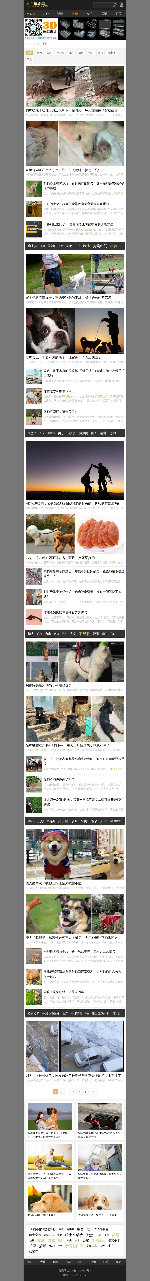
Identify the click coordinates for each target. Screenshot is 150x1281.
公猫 (86, 1240)
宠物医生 (98, 1240)
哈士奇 (111, 52)
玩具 (29, 59)
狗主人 (33, 246)
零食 (73, 633)
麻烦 (39, 633)
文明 (106, 1234)
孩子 (94, 433)
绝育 (103, 433)
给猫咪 (33, 1251)
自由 (48, 633)
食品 (118, 1261)
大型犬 (32, 433)
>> (92, 1091)
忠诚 (51, 1240)
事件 (64, 633)
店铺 (104, 13)
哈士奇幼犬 (74, 1235)
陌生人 (31, 821)
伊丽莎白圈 (74, 1246)
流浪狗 (83, 433)
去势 (102, 1245)
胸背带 (51, 433)
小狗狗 (76, 1014)
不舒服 (84, 634)
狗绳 (86, 246)
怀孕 (94, 821)
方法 (77, 245)
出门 (100, 52)
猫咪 (60, 13)
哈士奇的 (35, 1234)
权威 (41, 1240)
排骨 (99, 1235)
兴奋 (112, 633)
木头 (69, 1240)
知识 (89, 13)
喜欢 (60, 246)
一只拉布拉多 (51, 1013)
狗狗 (39, 52)
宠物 (69, 246)
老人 (41, 433)
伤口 (56, 633)
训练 (90, 52)
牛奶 (59, 1234)
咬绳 (96, 634)
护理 (32, 1246)
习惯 (84, 821)
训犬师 (63, 821)
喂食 (80, 1229)
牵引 (104, 633)
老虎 (116, 1014)
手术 (77, 1240)
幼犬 (31, 634)
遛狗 (80, 52)
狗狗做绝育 (115, 821)
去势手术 (114, 1240)
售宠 (75, 13)
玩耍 (40, 821)
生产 (65, 1013)
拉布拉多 (33, 1013)
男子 (61, 433)
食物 (113, 433)
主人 (49, 52)
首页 (27, 43)
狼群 (61, 1240)
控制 (51, 821)
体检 (61, 1229)
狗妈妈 (72, 433)
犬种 (46, 13)
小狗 (114, 246)
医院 (118, 13)
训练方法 (49, 1234)
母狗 (87, 1013)
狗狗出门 (100, 246)
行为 (71, 52)
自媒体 (31, 13)
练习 (52, 1245)
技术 (110, 1245)
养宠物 (51, 245)
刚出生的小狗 (101, 1013)
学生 (60, 1246)
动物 (42, 246)
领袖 (31, 1240)
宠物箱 (70, 1229)
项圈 (74, 821)
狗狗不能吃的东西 (42, 1229)
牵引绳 (60, 52)
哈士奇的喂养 (98, 1229)
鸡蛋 (90, 1235)
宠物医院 (91, 1245)
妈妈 (115, 1235)
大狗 (103, 821)
